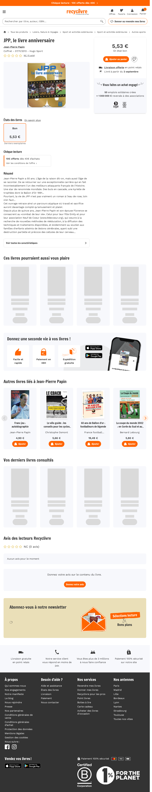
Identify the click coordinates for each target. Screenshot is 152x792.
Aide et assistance (51, 685)
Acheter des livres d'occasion (87, 712)
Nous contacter (50, 702)
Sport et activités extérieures (78, 32)
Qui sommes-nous (15, 685)
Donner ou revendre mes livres (130, 21)
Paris (116, 685)
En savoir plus (32, 120)
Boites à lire (84, 702)
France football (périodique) (93, 433)
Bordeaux (119, 698)
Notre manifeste (14, 694)
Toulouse (119, 714)
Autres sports (139, 32)
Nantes (118, 706)
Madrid (118, 690)
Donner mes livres (87, 690)
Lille (116, 694)
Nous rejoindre (13, 702)
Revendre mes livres (88, 685)
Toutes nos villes (123, 719)
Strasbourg (120, 710)
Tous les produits (19, 32)
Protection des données (18, 729)
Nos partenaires (14, 710)
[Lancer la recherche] (102, 21)
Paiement (46, 698)
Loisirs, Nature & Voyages (45, 32)
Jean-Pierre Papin (14, 47)
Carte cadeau (85, 706)
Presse (8, 706)
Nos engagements (15, 690)
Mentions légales (14, 733)
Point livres (83, 698)
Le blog (9, 698)
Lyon (116, 702)
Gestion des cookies (16, 737)
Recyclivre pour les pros (91, 694)
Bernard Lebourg (130, 432)
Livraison (46, 694)
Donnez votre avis (75, 584)
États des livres (50, 690)
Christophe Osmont (56, 432)
